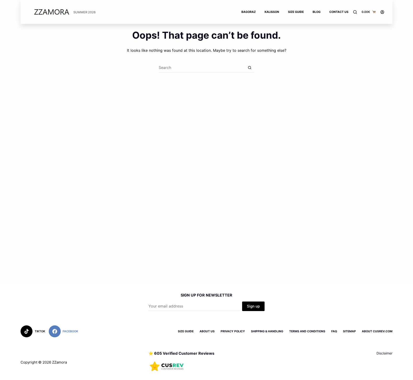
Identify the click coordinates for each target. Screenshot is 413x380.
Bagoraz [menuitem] (248, 12)
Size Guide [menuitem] (296, 12)
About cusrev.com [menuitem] (377, 331)
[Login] (382, 12)
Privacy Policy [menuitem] (233, 331)
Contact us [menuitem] (338, 12)
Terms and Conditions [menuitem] (307, 331)
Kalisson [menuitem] (272, 12)
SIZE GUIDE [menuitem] (186, 331)
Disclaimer (384, 353)
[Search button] (249, 68)
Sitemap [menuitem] (349, 331)
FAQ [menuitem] (334, 331)
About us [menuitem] (207, 331)
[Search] (355, 12)
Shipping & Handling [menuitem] (267, 331)
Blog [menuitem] (317, 12)
